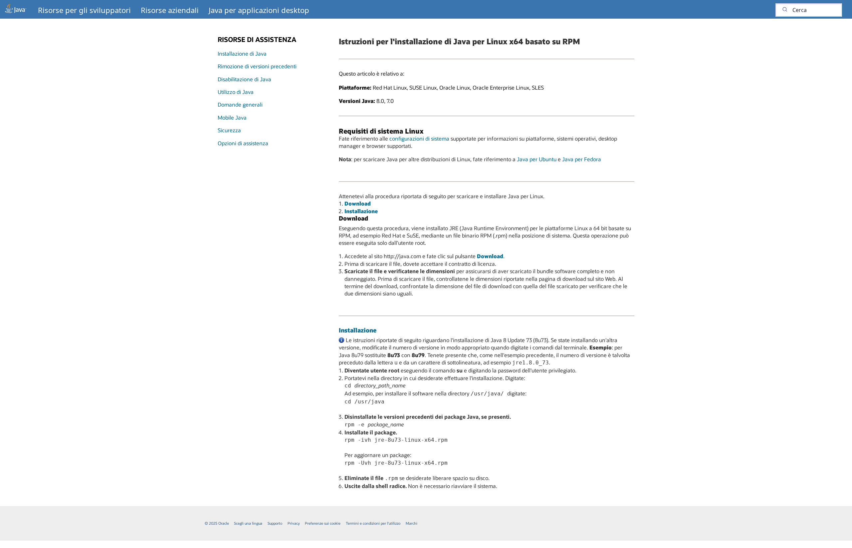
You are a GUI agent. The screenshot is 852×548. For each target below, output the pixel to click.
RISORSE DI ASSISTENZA (257, 39)
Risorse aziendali (170, 10)
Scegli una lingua (248, 523)
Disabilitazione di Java (244, 79)
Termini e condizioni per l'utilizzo (373, 523)
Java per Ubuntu (536, 159)
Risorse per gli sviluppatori (84, 10)
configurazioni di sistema (419, 138)
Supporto (275, 523)
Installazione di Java (242, 53)
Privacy (294, 523)
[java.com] (15, 9)
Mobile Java (232, 117)
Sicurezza (229, 130)
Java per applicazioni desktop (259, 10)
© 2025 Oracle (217, 523)
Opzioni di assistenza (243, 143)
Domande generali (240, 104)
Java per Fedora (581, 159)
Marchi (411, 523)
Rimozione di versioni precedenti (257, 66)
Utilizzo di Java (236, 91)
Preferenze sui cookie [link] (322, 523)
